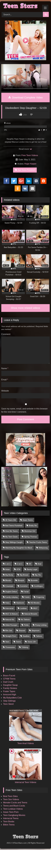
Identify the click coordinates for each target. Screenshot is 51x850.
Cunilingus (38, 586)
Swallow (26, 636)
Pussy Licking (40, 625)
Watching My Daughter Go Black (18, 548)
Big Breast (24, 575)
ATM (18, 569)
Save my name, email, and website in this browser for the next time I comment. (24, 410)
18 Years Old (10, 520)
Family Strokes (10, 688)
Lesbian (23, 608)
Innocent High (9, 694)
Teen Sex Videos (11, 799)
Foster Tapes (9, 691)
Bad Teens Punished (26, 170)
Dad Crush (8, 682)
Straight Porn (10, 636)
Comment (5, 334)
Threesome (10, 647)
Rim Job (8, 630)
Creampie (9, 586)
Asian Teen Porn (11, 812)
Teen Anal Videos (25, 743)
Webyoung (43, 548)
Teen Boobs (8, 821)
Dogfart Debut (11, 591)
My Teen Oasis (11, 537)
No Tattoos (25, 619)
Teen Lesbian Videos (13, 809)
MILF (35, 608)
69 (30, 564)
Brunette (34, 580)
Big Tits (38, 575)
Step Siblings (9, 701)
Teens (18, 642)
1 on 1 (7, 564)
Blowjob (21, 580)
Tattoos (39, 636)
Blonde (8, 580)
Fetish (27, 597)
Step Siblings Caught (13, 542)
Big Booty (9, 575)
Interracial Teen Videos (25, 782)
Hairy (7, 603)
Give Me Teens (11, 531)
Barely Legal (32, 569)
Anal (39, 564)
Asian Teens (28, 520)
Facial (26, 591)
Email (4, 379)
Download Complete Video (27, 97)
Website (5, 391)
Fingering (40, 597)
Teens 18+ (31, 642)
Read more (24, 149)
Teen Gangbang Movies (14, 815)
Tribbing (24, 647)
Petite (26, 625)
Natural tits (9, 619)
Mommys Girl (29, 531)
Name (4, 368)
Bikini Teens (9, 825)
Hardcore (20, 603)
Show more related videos (25, 307)
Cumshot (23, 586)
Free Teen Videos (29, 155)
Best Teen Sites (10, 796)
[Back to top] (43, 842)
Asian (7, 569)
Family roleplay (11, 597)
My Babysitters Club (12, 698)
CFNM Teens (9, 679)
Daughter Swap (10, 685)
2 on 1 (19, 564)
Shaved (22, 630)
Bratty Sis (33, 525)
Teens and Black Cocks (14, 806)
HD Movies (34, 603)
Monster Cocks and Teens (15, 802)
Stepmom (35, 630)
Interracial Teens (10, 818)
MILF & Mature (11, 614)
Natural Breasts (30, 614)
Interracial (9, 608)
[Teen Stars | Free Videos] (21, 6)
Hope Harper (30, 164)
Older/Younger (11, 625)
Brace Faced (9, 675)
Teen (7, 642)
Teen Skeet (8, 704)
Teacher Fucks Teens (38, 542)
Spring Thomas (30, 537)
